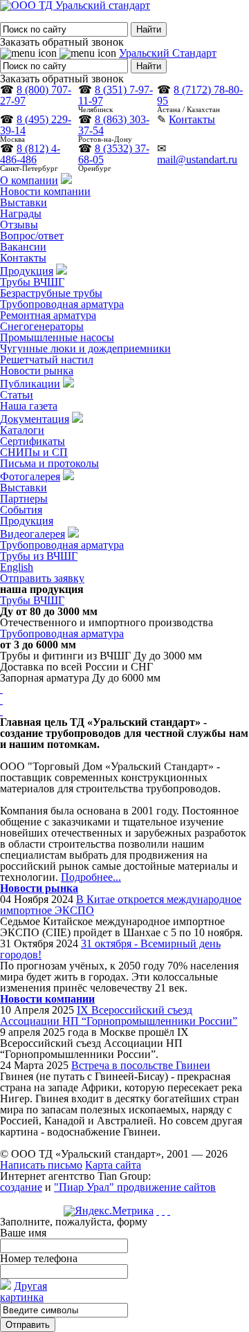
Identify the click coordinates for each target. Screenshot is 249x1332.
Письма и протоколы (49, 463)
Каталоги (22, 430)
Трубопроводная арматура (62, 304)
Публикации (30, 384)
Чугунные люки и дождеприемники (85, 348)
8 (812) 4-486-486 (30, 154)
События (21, 510)
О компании (29, 180)
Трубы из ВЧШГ (38, 556)
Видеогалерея (32, 534)
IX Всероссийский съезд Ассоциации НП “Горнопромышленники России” (118, 1015)
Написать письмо (41, 1165)
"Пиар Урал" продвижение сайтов (135, 1187)
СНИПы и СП (34, 452)
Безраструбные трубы (51, 293)
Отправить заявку (42, 578)
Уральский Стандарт (167, 53)
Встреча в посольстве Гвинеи (140, 1065)
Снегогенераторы (42, 326)
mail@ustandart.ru (197, 159)
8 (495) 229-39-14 (35, 124)
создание (21, 1187)
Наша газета (28, 406)
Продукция (26, 271)
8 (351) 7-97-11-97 (115, 95)
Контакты (192, 119)
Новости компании (45, 191)
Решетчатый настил (46, 359)
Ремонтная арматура (48, 315)
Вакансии (23, 247)
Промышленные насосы (57, 337)
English (16, 567)
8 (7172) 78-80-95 (200, 95)
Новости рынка (36, 370)
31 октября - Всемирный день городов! (110, 949)
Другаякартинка (23, 1291)
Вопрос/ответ (32, 235)
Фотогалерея (30, 476)
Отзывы (19, 224)
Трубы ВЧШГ (32, 282)
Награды (21, 213)
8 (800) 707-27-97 (35, 95)
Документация (34, 419)
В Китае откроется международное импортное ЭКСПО (120, 904)
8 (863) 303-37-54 (113, 124)
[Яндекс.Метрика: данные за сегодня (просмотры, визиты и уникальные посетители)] (109, 1210)
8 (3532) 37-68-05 (113, 154)
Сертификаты (32, 441)
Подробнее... (91, 877)
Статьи (16, 395)
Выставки (23, 202)
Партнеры (24, 498)
